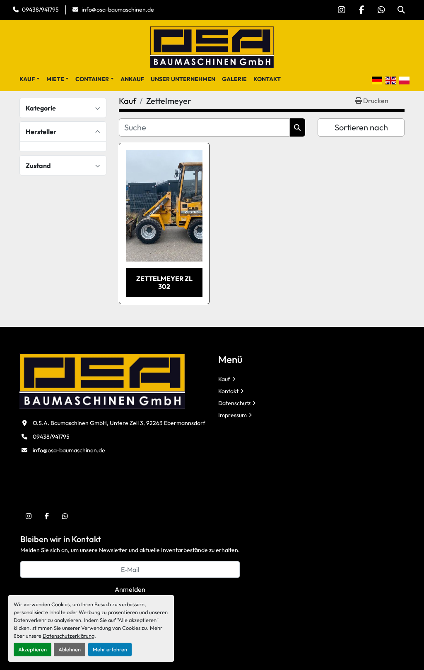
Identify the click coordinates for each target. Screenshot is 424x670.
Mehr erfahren (110, 649)
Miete (55, 79)
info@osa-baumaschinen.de (118, 9)
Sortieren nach (361, 127)
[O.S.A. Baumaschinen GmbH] (102, 380)
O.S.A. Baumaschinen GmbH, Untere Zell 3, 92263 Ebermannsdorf (119, 423)
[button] (29, 79)
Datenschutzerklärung (68, 635)
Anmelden (130, 589)
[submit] (297, 127)
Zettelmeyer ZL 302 (164, 282)
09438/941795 (40, 9)
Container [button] (92, 79)
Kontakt (267, 79)
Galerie (234, 79)
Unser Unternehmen (183, 79)
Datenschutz (234, 403)
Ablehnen (69, 649)
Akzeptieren (32, 649)
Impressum (232, 415)
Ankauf (132, 79)
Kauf (27, 79)
